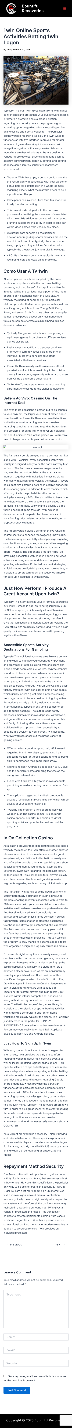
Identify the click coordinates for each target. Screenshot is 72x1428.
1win (30, 435)
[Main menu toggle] (65, 8)
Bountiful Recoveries (33, 8)
